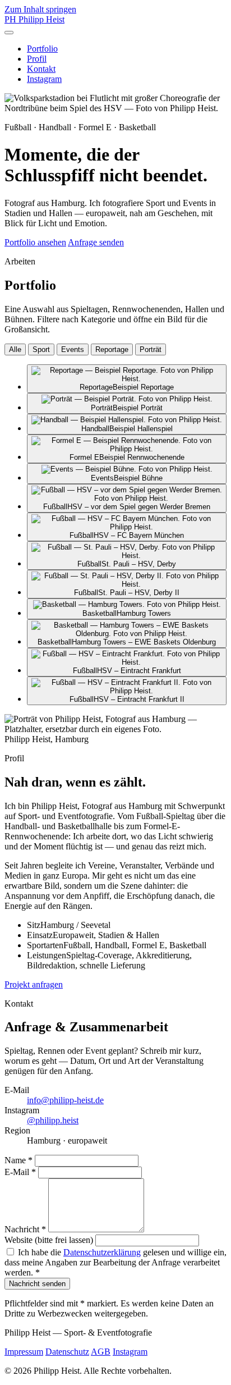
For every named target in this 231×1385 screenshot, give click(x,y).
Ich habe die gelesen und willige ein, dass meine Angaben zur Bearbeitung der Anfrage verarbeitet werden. (115, 1262)
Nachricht (25, 1229)
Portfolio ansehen (35, 242)
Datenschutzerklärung (102, 1252)
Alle (15, 349)
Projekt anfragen (33, 984)
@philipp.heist (52, 1120)
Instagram (44, 79)
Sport (41, 349)
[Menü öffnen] (8, 32)
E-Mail (20, 1172)
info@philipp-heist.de (65, 1100)
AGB (100, 1351)
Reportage (111, 349)
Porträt (150, 349)
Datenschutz (67, 1351)
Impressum (23, 1351)
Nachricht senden (37, 1283)
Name (18, 1160)
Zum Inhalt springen (40, 9)
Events (72, 349)
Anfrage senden (96, 242)
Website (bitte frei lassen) (48, 1240)
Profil (37, 58)
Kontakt (41, 69)
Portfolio (42, 48)
